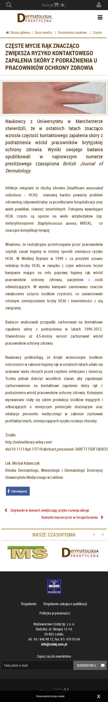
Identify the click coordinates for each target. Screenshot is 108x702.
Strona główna (20, 32)
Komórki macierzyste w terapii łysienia (69, 517)
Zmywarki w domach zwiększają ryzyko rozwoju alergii (49, 510)
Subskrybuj (86, 665)
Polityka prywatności (54, 613)
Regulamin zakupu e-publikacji (65, 603)
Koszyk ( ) (54, 5)
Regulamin (28, 603)
